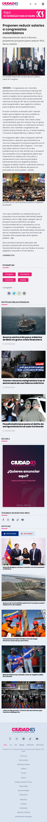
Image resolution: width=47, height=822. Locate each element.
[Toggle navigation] (42, 4)
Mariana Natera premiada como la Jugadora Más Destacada (23, 675)
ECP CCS (40, 745)
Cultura (23, 768)
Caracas (23, 756)
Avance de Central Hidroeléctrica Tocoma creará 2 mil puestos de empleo (24, 604)
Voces (23, 773)
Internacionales (23, 764)
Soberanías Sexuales (23, 816)
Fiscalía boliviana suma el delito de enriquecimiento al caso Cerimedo (23, 425)
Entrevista (23, 808)
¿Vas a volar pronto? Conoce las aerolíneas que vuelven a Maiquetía (22, 711)
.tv (11, 745)
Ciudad (23, 804)
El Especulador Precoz (23, 782)
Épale (22, 745)
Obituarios (23, 795)
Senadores (24, 274)
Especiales (23, 786)
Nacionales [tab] (28, 534)
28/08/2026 (10, 387)
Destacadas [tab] (11, 534)
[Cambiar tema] (30, 4)
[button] (23, 476)
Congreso (9, 274)
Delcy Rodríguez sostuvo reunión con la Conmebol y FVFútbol (23, 568)
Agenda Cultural (23, 812)
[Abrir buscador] (35, 4)
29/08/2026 (10, 344)
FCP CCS (30, 745)
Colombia (9, 280)
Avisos (23, 778)
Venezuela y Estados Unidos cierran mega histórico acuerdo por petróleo (20, 639)
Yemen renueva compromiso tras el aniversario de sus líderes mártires (24, 382)
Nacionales (23, 760)
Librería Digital (23, 790)
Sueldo (23, 280)
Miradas (23, 799)
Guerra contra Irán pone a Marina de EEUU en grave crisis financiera (22, 338)
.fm (15, 745)
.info (5, 745)
